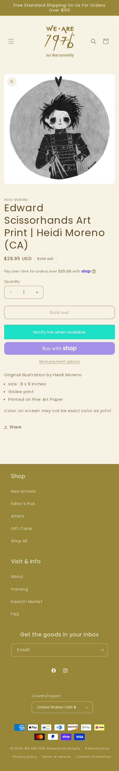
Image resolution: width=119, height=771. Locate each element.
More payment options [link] (59, 361)
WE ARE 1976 (35, 748)
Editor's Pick (23, 503)
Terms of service (56, 756)
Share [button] (16, 427)
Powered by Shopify (63, 748)
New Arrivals (23, 491)
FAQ (15, 614)
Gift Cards (21, 528)
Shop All (19, 541)
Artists (17, 516)
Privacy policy (25, 756)
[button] (11, 41)
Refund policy (97, 748)
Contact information (93, 756)
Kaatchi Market (26, 601)
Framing (19, 589)
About (17, 576)
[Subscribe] (101, 650)
